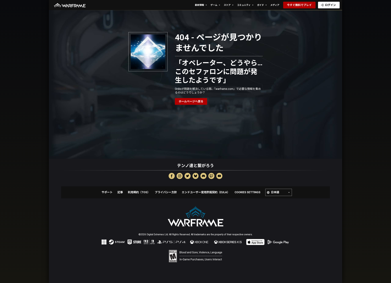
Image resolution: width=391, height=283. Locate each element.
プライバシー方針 (166, 192)
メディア (274, 5)
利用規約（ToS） (139, 192)
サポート (107, 192)
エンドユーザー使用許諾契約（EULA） (206, 192)
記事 (120, 192)
